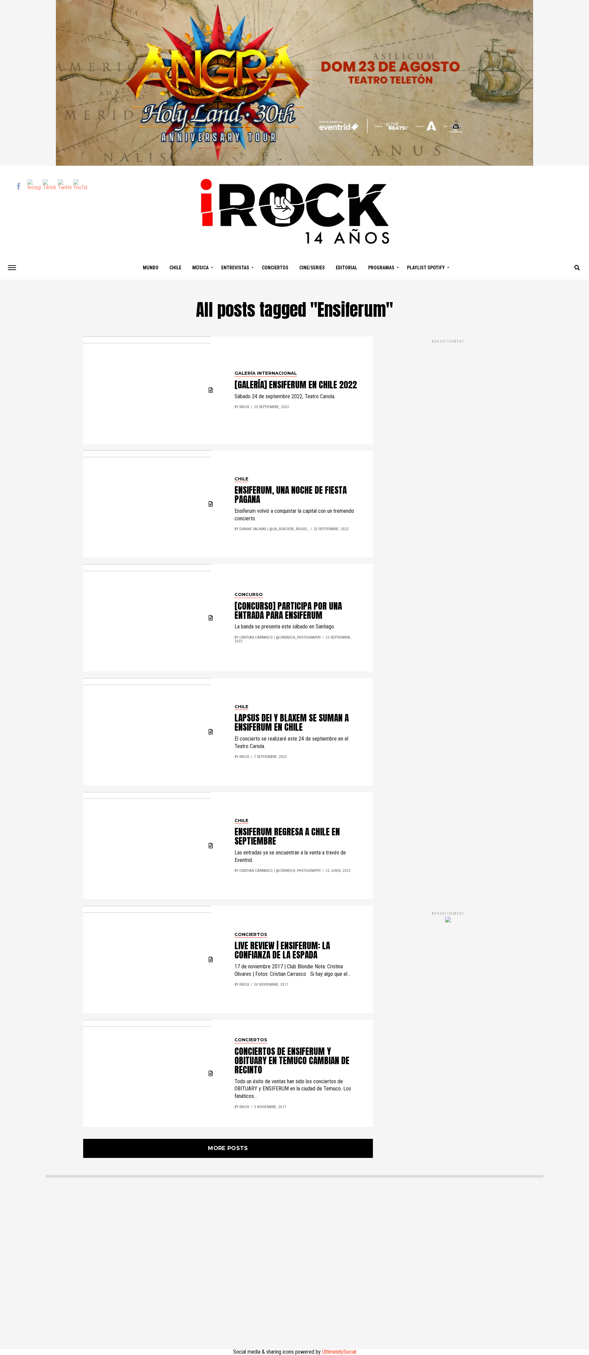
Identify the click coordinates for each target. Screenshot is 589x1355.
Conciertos (275, 267)
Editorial (346, 267)
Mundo (150, 267)
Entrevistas (235, 267)
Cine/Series (312, 267)
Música (200, 267)
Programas (381, 267)
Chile (175, 267)
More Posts (228, 1148)
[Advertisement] (448, 618)
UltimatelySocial (339, 1352)
